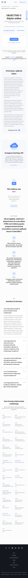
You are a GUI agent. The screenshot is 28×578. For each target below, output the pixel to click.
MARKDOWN (6, 491)
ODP (4, 445)
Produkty (14, 555)
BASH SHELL (18, 460)
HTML (4, 498)
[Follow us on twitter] (9, 548)
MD (16, 506)
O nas (14, 567)
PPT (16, 445)
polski (25, 574)
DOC (16, 513)
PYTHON (17, 475)
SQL (3, 483)
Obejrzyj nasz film (12, 130)
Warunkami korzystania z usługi (14, 51)
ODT (16, 521)
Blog (14, 562)
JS (15, 483)
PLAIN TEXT (5, 513)
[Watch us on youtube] (12, 548)
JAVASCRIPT (6, 460)
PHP (4, 475)
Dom (14, 553)
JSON (16, 498)
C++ (4, 468)
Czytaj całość (14, 206)
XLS (3, 430)
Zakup (14, 560)
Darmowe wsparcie (14, 557)
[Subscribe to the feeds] (22, 548)
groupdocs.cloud (21, 26)
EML (3, 415)
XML (4, 438)
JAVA (16, 468)
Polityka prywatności (5, 574)
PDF (16, 438)
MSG (16, 415)
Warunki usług (14, 574)
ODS (16, 423)
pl (15, 2)
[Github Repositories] (18, 548)
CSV (4, 423)
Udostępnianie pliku (9, 30)
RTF (3, 528)
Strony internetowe (14, 564)
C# (15, 453)
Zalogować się (22, 2)
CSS (16, 491)
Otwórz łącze (20, 30)
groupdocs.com (14, 26)
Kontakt (19, 574)
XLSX (16, 430)
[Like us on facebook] (6, 548)
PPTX (4, 453)
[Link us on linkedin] (15, 548)
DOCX (4, 521)
